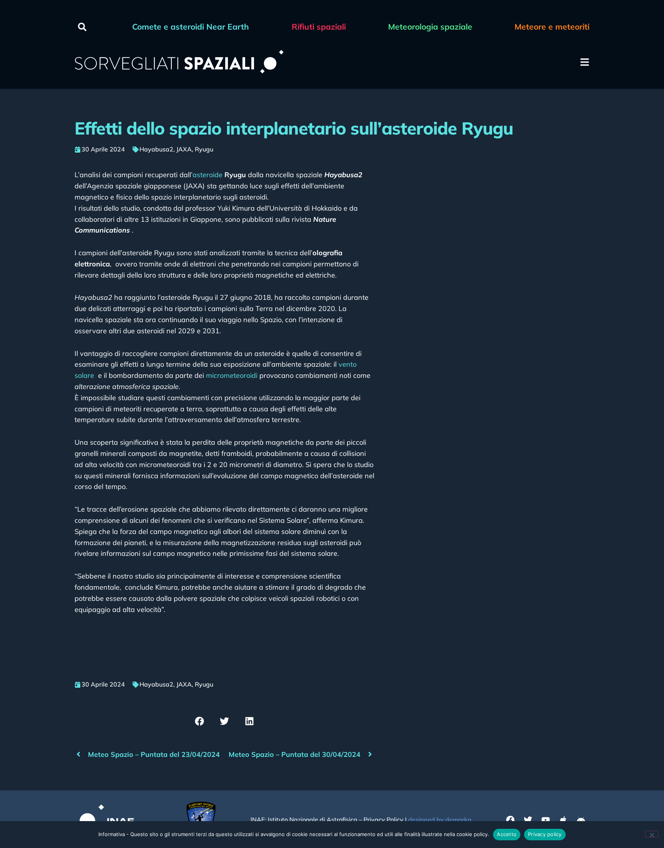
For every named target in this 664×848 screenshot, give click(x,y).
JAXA (184, 149)
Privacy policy (545, 834)
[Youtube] (545, 819)
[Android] (581, 819)
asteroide (207, 174)
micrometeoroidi (231, 375)
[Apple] (563, 819)
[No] (651, 834)
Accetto (506, 834)
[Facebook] (510, 819)
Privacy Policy (383, 819)
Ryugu (204, 149)
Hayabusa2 (156, 149)
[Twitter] (528, 819)
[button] (82, 27)
